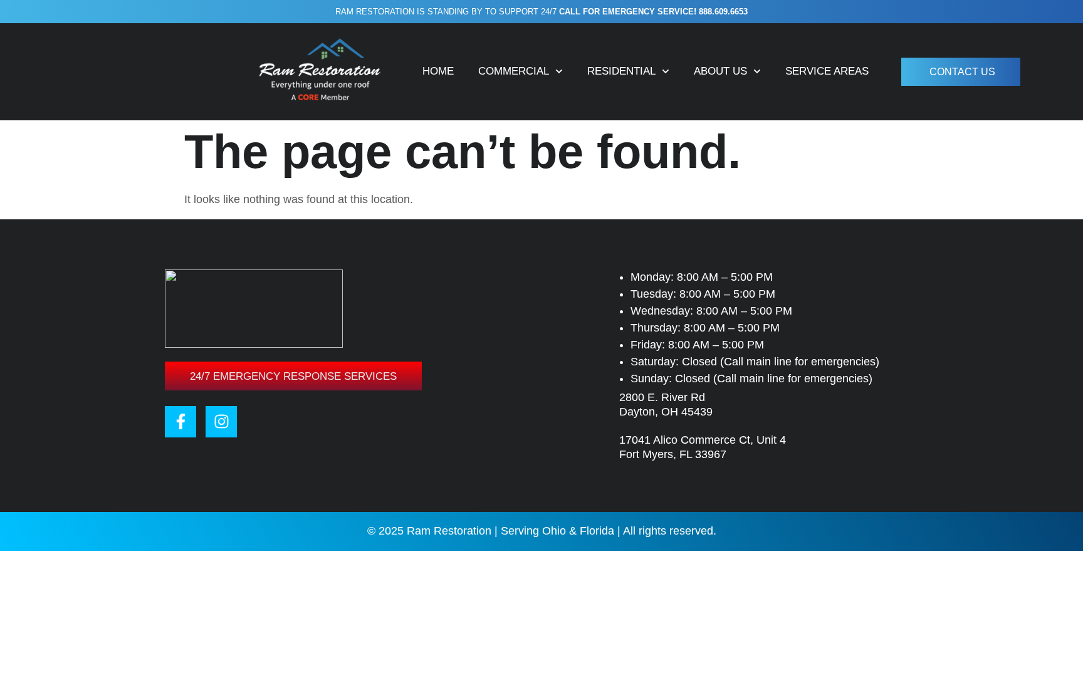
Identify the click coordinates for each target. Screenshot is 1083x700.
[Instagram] (221, 421)
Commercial (513, 71)
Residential (621, 71)
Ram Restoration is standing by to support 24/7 (541, 11)
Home (438, 71)
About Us (720, 71)
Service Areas (827, 71)
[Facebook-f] (180, 421)
